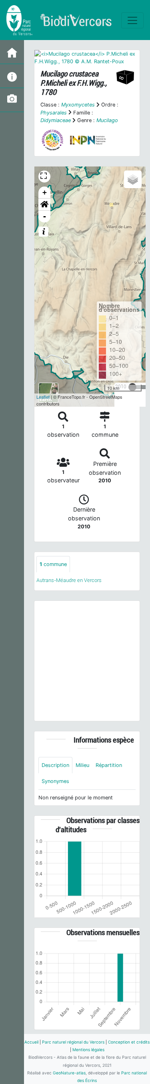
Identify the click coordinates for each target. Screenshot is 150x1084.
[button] (44, 205)
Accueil (31, 1042)
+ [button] (44, 192)
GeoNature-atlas (69, 1072)
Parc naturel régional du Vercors (73, 1042)
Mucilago (107, 120)
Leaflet (43, 396)
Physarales (53, 113)
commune (53, 564)
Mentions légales (88, 1049)
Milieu (82, 765)
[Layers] (133, 179)
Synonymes (55, 781)
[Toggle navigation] (132, 20)
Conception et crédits (129, 1042)
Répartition (109, 765)
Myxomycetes (78, 105)
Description (55, 765)
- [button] (44, 216)
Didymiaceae (55, 120)
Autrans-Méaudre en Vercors (69, 580)
